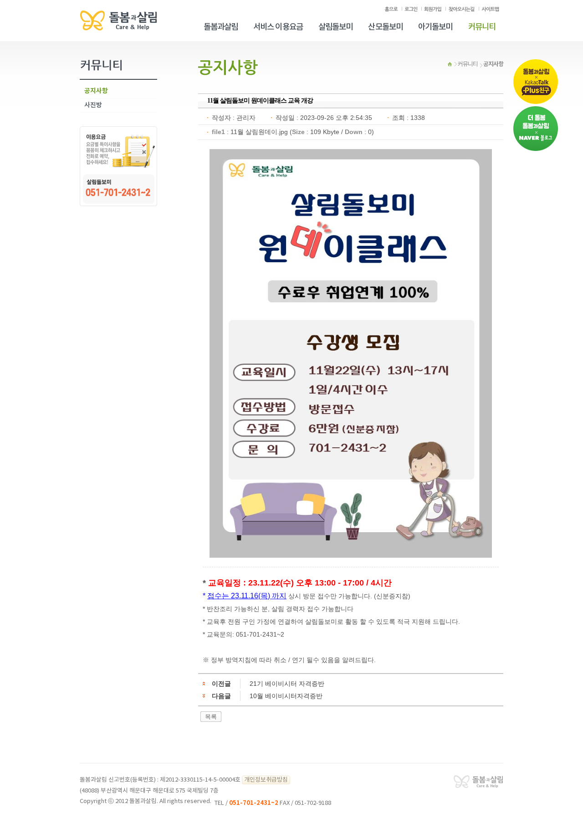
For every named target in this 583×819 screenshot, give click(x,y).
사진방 (93, 105)
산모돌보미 (385, 27)
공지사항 (96, 91)
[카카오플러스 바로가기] (535, 81)
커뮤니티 (482, 27)
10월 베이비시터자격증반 (286, 696)
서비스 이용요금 (278, 27)
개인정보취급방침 (266, 780)
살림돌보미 (335, 27)
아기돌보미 (435, 27)
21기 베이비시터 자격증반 (287, 683)
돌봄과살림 (221, 27)
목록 (211, 716)
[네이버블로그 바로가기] (535, 128)
